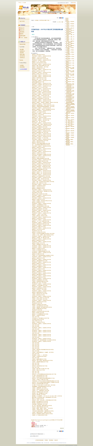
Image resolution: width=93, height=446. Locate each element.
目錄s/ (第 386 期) (35, 346)
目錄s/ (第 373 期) (35, 371)
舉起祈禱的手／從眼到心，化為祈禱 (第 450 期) (41, 139)
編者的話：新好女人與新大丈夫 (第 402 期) (40, 297)
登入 (20, 2)
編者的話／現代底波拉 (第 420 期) (38, 232)
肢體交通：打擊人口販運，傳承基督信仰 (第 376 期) (42, 360)
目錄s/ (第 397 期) (35, 316)
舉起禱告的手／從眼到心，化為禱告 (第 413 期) (41, 262)
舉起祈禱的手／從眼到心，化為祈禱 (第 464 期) (41, 103)
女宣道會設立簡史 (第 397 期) (38, 319)
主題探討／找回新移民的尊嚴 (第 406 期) (40, 281)
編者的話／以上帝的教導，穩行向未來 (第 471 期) (42, 84)
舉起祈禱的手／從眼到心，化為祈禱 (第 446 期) (41, 155)
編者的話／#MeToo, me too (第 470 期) (39, 87)
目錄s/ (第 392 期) (35, 333)
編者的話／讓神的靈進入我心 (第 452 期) (40, 132)
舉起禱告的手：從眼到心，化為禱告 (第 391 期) (41, 335)
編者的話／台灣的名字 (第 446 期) (38, 152)
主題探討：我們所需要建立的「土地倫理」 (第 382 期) (42, 352)
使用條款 (46, 440)
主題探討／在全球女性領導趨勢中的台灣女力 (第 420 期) (43, 233)
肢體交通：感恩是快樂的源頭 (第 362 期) (40, 406)
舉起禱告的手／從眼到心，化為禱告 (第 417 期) (41, 245)
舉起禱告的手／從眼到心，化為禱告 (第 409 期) (41, 273)
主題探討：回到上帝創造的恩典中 (70, 29)
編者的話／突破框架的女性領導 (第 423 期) (40, 223)
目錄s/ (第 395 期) (35, 326)
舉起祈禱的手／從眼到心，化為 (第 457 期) (40, 120)
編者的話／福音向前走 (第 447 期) (38, 150)
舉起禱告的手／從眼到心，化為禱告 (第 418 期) (41, 241)
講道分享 (22, 28)
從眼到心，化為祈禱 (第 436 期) (38, 187)
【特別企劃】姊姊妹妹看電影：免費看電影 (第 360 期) (42, 411)
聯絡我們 (56, 440)
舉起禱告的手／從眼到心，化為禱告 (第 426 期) (41, 217)
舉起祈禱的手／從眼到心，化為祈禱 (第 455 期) (41, 125)
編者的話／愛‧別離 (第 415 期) (38, 254)
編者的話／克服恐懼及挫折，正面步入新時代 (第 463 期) (43, 105)
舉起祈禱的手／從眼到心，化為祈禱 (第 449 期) (41, 146)
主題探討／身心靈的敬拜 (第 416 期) (39, 249)
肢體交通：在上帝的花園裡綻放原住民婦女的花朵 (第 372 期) (44, 374)
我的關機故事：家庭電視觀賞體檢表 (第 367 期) (41, 386)
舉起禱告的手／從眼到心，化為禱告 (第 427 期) (41, 213)
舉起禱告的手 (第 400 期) (37, 309)
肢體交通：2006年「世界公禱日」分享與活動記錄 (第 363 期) (44, 400)
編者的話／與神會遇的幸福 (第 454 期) (39, 127)
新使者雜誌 (22, 67)
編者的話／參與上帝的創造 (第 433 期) (39, 193)
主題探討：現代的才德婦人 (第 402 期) (39, 299)
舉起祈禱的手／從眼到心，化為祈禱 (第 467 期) (41, 96)
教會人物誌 (22, 54)
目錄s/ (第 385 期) (35, 348)
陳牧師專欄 (22, 44)
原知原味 (22, 52)
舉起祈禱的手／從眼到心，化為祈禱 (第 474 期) (41, 76)
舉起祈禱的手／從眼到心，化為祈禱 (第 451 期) (41, 136)
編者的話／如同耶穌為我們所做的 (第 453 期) (41, 129)
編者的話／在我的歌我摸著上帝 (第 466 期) (40, 98)
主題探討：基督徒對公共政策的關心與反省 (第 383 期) (42, 349)
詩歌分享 (22, 30)
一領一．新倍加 (23, 37)
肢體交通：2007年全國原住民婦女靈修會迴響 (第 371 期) (43, 378)
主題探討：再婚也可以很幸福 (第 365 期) (40, 389)
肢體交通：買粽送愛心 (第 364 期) (38, 394)
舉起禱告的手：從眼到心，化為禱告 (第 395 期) (41, 327)
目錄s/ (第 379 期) (35, 357)
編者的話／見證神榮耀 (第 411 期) (38, 266)
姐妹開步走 (22, 51)
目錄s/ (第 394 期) (35, 329)
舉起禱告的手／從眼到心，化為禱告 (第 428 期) (41, 210)
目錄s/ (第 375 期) (35, 364)
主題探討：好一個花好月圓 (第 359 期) (39, 415)
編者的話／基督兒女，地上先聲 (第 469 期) (40, 90)
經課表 (21, 33)
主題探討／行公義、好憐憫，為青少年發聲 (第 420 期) (42, 234)
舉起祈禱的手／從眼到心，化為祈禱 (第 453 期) (41, 131)
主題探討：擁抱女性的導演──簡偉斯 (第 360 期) (41, 412)
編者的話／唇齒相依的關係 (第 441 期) (39, 169)
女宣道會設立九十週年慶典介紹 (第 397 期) (40, 318)
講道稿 (21, 60)
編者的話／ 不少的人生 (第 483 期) (39, 57)
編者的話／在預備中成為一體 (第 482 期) (40, 58)
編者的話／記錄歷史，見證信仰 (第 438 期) (40, 178)
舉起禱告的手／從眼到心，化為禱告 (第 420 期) (41, 236)
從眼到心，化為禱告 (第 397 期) (38, 322)
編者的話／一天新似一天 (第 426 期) (39, 214)
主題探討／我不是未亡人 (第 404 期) (39, 289)
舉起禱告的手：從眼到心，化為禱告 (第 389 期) (41, 341)
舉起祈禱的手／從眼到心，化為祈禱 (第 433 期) (41, 195)
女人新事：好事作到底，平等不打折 (70, 120)
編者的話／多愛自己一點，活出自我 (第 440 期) (41, 172)
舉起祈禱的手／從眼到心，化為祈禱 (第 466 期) (41, 99)
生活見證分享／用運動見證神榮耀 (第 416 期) (41, 251)
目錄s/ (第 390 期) (35, 337)
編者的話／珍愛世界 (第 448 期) (38, 147)
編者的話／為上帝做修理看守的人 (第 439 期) (41, 176)
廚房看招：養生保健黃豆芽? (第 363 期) (40, 401)
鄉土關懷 (22, 49)
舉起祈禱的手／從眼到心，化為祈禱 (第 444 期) (41, 162)
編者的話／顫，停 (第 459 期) (38, 114)
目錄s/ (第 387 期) (35, 345)
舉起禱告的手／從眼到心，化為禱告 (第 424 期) (41, 222)
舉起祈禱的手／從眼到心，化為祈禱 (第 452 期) (41, 133)
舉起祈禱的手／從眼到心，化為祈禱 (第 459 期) (41, 116)
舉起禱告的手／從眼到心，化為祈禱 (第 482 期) (41, 60)
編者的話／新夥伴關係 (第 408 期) (38, 274)
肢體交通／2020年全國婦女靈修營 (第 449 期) (41, 143)
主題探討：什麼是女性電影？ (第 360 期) (40, 409)
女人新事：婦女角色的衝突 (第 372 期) (39, 375)
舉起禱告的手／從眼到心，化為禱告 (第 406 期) (41, 284)
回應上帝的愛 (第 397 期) (37, 320)
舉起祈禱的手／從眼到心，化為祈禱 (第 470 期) (41, 88)
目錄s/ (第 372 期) (35, 372)
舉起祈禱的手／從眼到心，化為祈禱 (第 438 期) (41, 180)
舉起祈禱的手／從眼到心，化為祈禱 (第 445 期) (41, 159)
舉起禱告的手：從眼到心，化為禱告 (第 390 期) (41, 338)
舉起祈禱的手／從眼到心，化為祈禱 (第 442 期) (41, 167)
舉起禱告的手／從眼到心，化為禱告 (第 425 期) (41, 219)
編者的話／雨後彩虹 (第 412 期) (38, 263)
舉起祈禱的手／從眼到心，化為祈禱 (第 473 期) (41, 80)
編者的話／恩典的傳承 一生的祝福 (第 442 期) (41, 166)
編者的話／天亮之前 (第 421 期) (38, 229)
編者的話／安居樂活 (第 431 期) (38, 199)
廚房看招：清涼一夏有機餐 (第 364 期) (39, 393)
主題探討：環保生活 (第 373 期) (38, 370)
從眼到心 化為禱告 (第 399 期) (38, 312)
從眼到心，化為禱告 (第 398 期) (38, 315)
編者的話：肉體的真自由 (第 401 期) (39, 301)
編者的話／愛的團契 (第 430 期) (38, 202)
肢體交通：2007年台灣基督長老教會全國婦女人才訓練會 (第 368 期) (45, 382)
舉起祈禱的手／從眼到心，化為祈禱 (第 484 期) (41, 56)
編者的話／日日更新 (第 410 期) (38, 269)
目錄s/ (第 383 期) (35, 350)
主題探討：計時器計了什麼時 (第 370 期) (40, 379)
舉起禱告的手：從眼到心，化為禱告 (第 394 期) (41, 330)
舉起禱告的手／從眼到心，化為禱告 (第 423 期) (41, 225)
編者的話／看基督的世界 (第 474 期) (39, 77)
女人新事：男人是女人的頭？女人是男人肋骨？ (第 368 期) (43, 385)
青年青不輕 (22, 56)
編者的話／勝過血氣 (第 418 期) (38, 240)
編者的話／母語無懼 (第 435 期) (38, 188)
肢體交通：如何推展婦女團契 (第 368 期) (40, 383)
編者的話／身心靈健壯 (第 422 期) (38, 226)
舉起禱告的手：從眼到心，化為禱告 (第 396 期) (41, 323)
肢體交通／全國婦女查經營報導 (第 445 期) (40, 158)
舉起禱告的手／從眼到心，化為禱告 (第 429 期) (41, 207)
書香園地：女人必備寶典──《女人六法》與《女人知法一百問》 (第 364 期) (47, 396)
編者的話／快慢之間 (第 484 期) (38, 54)
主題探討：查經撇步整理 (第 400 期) (39, 308)
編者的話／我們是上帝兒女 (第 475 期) (39, 73)
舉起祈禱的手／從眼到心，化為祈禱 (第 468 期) (41, 94)
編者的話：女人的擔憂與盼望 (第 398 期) (40, 314)
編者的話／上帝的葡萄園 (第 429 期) (39, 204)
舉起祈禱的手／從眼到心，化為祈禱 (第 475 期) (41, 75)
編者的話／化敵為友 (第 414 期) (38, 258)
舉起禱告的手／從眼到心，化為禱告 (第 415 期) (41, 256)
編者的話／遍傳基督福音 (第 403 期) (39, 292)
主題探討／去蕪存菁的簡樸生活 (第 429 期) (40, 206)
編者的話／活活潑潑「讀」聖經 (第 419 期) (40, 237)
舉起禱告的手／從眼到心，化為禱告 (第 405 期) (41, 286)
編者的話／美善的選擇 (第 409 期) (38, 271)
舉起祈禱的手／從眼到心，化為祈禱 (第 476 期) (41, 72)
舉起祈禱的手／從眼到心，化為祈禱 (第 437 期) (41, 184)
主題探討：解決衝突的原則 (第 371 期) (39, 376)
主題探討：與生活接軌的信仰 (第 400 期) (40, 305)
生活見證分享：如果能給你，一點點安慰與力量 (70, 68)
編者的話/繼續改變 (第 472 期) (38, 81)
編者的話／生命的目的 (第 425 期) (38, 218)
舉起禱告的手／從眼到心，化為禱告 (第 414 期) (41, 259)
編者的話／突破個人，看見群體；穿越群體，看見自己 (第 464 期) (45, 102)
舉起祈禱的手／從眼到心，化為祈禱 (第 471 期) (41, 86)
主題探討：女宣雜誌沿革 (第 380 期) (39, 356)
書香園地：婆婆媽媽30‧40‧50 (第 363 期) (40, 402)
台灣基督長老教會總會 (39, 440)
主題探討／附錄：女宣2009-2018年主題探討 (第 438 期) (43, 181)
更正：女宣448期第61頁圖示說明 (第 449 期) (41, 144)
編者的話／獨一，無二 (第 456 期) (38, 121)
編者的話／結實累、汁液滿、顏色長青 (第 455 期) (42, 124)
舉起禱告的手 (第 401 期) (37, 303)
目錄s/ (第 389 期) (35, 342)
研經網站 (22, 31)
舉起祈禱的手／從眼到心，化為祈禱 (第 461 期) (41, 110)
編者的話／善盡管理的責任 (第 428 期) (39, 208)
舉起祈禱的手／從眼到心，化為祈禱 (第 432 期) (41, 198)
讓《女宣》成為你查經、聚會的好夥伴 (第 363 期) (42, 405)
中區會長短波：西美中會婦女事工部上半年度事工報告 (70, 84)
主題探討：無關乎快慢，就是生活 (70, 42)
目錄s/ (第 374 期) (35, 367)
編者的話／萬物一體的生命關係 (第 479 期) (40, 65)
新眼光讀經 (22, 35)
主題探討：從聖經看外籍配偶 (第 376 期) (40, 361)
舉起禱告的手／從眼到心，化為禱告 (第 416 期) (41, 252)
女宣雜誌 (22, 65)
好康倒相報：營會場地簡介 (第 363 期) (39, 404)
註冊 (25, 2)
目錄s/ (67, 18)
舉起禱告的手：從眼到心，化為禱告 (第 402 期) (41, 300)
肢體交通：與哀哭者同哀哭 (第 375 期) (39, 365)
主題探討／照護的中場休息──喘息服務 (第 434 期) (42, 191)
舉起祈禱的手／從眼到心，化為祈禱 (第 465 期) (41, 101)
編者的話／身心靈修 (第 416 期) (38, 248)
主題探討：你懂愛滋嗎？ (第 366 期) (39, 387)
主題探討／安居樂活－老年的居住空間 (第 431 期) (42, 200)
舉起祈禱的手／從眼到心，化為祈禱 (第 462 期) (41, 107)
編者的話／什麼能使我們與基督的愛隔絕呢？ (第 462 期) (43, 106)
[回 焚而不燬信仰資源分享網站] (73, 2)
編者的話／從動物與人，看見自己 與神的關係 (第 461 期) (43, 109)
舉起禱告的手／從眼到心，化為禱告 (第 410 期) (41, 270)
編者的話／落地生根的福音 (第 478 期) (40, 66)
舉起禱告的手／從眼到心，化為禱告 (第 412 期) (41, 264)
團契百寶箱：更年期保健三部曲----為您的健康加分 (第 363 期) (44, 397)
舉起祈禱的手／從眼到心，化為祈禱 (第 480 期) (41, 64)
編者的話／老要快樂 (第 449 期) (38, 142)
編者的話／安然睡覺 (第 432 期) (38, 196)
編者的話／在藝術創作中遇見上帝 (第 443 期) (41, 163)
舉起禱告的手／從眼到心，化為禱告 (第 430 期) (41, 203)
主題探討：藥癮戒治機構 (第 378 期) (39, 359)
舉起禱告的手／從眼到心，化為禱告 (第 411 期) (41, 267)
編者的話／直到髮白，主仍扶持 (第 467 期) (40, 95)
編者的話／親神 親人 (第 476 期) (38, 71)
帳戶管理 (22, 21)
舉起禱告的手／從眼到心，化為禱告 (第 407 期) (41, 278)
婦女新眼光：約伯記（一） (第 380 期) (39, 355)
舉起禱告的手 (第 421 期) (37, 230)
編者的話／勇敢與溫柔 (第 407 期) (38, 277)
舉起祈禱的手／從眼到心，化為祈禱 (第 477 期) (41, 69)
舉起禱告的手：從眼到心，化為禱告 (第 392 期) (41, 334)
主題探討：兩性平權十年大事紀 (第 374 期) (40, 368)
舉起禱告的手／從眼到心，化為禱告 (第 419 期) (41, 238)
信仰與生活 (22, 57)
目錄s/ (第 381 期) (35, 353)
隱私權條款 (51, 440)
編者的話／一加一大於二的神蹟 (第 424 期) (40, 221)
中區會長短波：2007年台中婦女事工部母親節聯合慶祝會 (70, 94)
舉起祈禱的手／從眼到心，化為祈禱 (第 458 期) (41, 118)
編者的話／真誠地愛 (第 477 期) (38, 68)
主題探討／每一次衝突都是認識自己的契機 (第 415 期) (42, 255)
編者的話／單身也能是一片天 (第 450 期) (40, 137)
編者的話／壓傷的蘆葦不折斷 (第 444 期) (40, 161)
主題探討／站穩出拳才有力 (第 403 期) (39, 293)
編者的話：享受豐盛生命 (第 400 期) (39, 304)
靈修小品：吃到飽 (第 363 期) (38, 398)
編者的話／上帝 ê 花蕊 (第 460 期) (39, 112)
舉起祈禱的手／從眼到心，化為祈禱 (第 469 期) (41, 91)
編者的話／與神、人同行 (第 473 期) (39, 79)
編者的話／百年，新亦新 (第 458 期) (39, 117)
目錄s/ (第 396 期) (35, 325)
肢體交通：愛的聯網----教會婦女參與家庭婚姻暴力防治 (70, 104)
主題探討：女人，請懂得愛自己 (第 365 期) (40, 390)
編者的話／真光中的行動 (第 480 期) (39, 62)
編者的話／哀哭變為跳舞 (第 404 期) (39, 288)
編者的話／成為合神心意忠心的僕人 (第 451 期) (41, 135)
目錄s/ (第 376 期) (35, 363)
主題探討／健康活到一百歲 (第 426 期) (39, 215)
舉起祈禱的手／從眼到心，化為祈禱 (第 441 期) (41, 170)
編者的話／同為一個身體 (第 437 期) (39, 183)
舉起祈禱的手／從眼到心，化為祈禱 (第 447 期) (41, 151)
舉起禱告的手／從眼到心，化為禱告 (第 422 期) (41, 228)
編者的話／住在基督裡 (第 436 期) (38, 185)
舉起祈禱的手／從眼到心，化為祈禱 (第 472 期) (41, 83)
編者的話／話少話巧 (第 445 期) (38, 157)
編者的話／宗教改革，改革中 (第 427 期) (40, 211)
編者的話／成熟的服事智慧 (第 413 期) (39, 260)
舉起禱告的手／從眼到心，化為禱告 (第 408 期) (41, 275)
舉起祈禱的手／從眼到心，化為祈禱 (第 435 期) (41, 189)
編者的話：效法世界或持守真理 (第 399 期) (40, 311)
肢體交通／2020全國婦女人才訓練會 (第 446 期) (41, 154)
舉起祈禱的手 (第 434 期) (37, 192)
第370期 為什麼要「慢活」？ (45, 20)
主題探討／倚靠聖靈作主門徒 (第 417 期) (40, 244)
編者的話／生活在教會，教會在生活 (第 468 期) (41, 92)
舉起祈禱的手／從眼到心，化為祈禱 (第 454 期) (41, 128)
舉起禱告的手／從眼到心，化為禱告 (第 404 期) (41, 290)
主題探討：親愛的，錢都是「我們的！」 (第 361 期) (42, 408)
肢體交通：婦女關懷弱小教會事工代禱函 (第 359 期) (42, 413)
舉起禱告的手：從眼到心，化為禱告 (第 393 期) (41, 331)
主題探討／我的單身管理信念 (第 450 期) (40, 140)
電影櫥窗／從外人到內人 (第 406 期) (39, 282)
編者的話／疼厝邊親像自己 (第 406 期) (39, 279)
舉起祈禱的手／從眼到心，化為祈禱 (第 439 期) (41, 177)
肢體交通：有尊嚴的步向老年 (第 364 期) (40, 391)
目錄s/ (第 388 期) (35, 344)
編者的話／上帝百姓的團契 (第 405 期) (39, 285)
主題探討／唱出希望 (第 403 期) (38, 294)
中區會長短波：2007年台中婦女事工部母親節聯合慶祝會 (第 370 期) (45, 380)
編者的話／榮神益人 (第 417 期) (38, 243)
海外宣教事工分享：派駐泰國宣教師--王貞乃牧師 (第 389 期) (44, 340)
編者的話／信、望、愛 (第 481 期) (38, 61)
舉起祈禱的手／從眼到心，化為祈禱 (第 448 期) (41, 148)
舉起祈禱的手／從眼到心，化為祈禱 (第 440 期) (41, 174)
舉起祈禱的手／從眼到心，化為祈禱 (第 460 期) (41, 113)
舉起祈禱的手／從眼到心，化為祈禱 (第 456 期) (41, 122)
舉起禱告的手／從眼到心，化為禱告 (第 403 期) (41, 296)
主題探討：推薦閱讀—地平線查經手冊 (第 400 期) (42, 307)
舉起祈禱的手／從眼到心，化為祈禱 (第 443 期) (41, 165)
